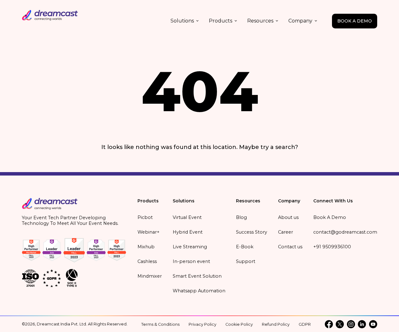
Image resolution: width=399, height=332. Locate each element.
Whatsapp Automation (199, 291)
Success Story (251, 232)
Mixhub (146, 247)
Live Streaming (190, 247)
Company (300, 21)
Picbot (145, 217)
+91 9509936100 (332, 247)
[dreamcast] (50, 206)
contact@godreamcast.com (345, 232)
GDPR (305, 324)
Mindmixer (149, 276)
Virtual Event (187, 217)
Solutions (182, 21)
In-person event (191, 261)
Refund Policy (276, 324)
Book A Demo (329, 217)
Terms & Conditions (160, 324)
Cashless (147, 261)
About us (288, 217)
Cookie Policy (239, 324)
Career (285, 232)
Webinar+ (148, 232)
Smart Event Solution (197, 276)
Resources (260, 21)
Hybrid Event (188, 232)
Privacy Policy (202, 324)
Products (220, 21)
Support (245, 261)
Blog (241, 217)
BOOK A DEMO (354, 21)
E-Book (244, 247)
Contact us (290, 247)
